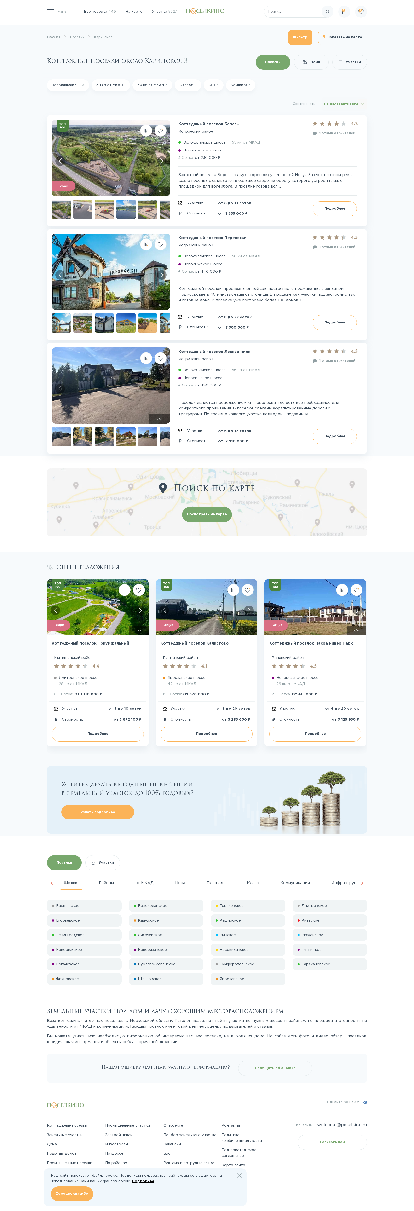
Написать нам (332, 1142)
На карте (134, 11)
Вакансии (172, 1144)
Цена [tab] (180, 883)
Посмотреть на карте (207, 514)
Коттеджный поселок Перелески (212, 238)
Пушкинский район (180, 657)
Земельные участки (65, 1134)
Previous (52, 883)
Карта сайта (233, 1165)
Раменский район (288, 657)
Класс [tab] (253, 883)
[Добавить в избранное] (161, 131)
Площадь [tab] (216, 883)
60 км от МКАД (152, 85)
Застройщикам (119, 1134)
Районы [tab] (106, 883)
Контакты (231, 1125)
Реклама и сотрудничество (188, 1163)
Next (362, 883)
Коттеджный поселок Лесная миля (214, 352)
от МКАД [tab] (144, 883)
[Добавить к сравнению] (146, 131)
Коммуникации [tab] (295, 883)
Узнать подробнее (97, 812)
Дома (314, 62)
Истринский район (195, 131)
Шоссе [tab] (70, 883)
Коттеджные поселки (67, 1125)
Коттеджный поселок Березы (209, 124)
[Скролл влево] (60, 161)
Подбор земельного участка (189, 1134)
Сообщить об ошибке (275, 1068)
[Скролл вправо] (162, 161)
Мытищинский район (73, 657)
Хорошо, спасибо (72, 1193)
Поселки (273, 62)
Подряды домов (62, 1153)
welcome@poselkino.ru (342, 1125)
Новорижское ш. (68, 85)
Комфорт (241, 85)
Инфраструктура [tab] (348, 883)
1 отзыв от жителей (337, 133)
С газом (187, 85)
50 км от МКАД (110, 85)
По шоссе (114, 1153)
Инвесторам (116, 1144)
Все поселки (100, 11)
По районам (116, 1163)
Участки (164, 11)
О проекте (173, 1125)
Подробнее (334, 208)
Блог (167, 1153)
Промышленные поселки (69, 1163)
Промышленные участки (127, 1125)
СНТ (213, 85)
